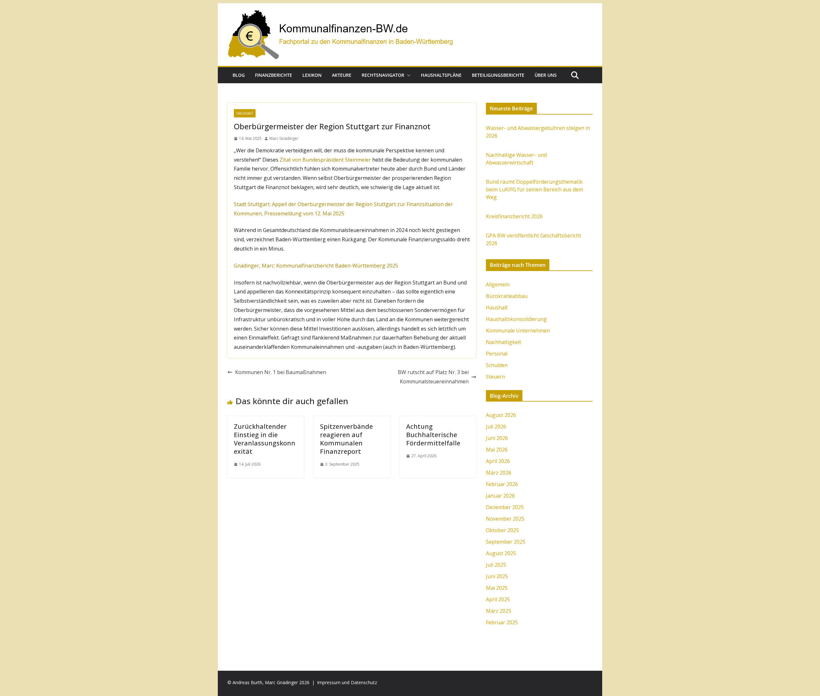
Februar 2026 (502, 484)
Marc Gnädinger (284, 138)
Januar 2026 (500, 495)
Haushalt (244, 113)
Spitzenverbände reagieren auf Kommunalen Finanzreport (346, 439)
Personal (496, 353)
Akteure (341, 75)
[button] (407, 75)
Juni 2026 (497, 438)
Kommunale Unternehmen (518, 330)
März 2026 (498, 472)
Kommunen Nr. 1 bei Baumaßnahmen (280, 372)
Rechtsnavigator (383, 75)
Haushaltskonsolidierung (516, 319)
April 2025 (498, 599)
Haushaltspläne (441, 75)
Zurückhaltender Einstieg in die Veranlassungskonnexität (264, 439)
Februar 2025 (502, 622)
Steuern (495, 376)
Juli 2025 (496, 564)
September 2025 (505, 541)
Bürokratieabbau (507, 296)
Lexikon (312, 75)
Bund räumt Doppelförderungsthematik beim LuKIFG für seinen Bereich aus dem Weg (534, 189)
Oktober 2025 (502, 530)
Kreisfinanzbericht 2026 (514, 216)
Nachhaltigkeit (503, 342)
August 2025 (501, 553)
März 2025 (498, 610)
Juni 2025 (497, 576)
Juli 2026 (496, 426)
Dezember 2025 (505, 507)
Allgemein (498, 284)
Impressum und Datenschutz (347, 682)
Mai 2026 (497, 449)
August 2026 (501, 415)
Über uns (546, 75)
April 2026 (498, 461)
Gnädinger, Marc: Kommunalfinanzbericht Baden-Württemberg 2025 (316, 265)
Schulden (497, 365)
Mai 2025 (497, 587)
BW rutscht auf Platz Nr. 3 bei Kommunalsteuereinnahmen (433, 377)
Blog (239, 75)
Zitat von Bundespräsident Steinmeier (325, 159)
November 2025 (505, 518)
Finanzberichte (273, 75)
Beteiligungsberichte (498, 75)
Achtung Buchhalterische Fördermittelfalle (433, 434)
